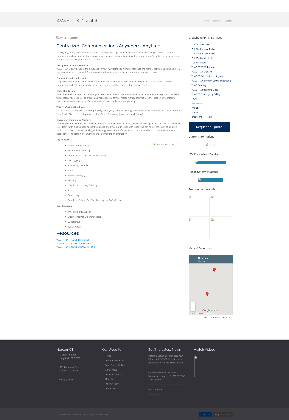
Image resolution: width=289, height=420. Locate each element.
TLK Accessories (199, 62)
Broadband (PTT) (215, 21)
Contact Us (110, 388)
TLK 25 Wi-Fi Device (201, 44)
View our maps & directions (217, 317)
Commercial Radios (114, 360)
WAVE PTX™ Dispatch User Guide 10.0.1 (75, 246)
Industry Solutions (113, 374)
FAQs (194, 98)
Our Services (110, 369)
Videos (194, 112)
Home (203, 21)
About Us (109, 379)
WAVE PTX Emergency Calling (205, 94)
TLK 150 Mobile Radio (202, 58)
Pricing (194, 107)
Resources (196, 103)
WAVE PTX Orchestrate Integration (208, 76)
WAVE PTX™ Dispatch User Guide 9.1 (74, 243)
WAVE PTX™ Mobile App (203, 67)
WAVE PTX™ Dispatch (202, 71)
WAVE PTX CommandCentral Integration (211, 80)
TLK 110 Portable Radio (203, 53)
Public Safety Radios (114, 365)
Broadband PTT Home (202, 116)
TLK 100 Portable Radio (203, 49)
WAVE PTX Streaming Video (204, 89)
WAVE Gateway (198, 85)
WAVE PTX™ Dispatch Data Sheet (72, 239)
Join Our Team (111, 383)
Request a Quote (209, 127)
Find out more (155, 389)
